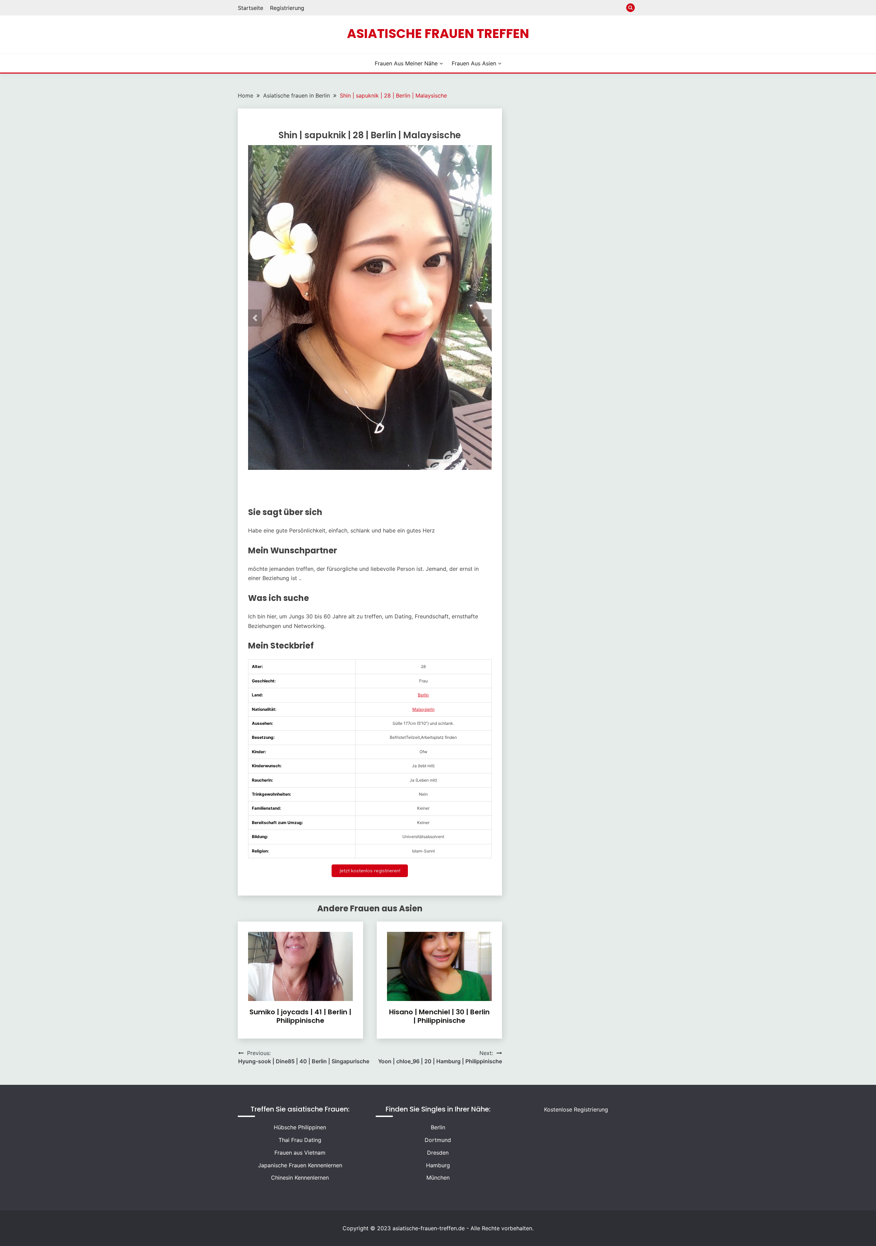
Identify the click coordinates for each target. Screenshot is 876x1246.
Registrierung (287, 7)
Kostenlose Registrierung (576, 1109)
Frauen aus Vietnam (299, 1152)
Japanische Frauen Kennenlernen (300, 1165)
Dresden (438, 1152)
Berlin (423, 694)
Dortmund (438, 1139)
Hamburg (438, 1165)
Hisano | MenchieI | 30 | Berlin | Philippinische (439, 1016)
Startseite (250, 7)
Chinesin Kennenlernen (300, 1177)
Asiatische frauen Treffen (438, 33)
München (438, 1177)
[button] (255, 317)
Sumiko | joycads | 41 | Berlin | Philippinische (300, 1016)
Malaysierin (423, 709)
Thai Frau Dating (300, 1139)
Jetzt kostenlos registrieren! (369, 871)
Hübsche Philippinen (300, 1127)
